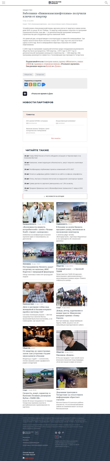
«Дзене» (57, 66)
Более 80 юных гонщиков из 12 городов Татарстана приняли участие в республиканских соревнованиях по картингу (37, 400)
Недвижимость (61, 224)
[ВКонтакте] (26, 84)
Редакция (26, 437)
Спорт (25, 390)
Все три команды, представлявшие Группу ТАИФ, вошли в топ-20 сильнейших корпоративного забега (69, 317)
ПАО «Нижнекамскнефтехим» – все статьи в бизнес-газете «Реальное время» (52, 24)
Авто (58, 389)
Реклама (26, 440)
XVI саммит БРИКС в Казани (37, 122)
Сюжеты (30, 114)
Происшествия (28, 304)
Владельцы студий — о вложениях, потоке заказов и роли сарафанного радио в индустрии (36, 357)
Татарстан (40, 74)
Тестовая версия (29, 454)
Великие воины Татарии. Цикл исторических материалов (37, 131)
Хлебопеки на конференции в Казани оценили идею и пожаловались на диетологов (38, 233)
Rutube (49, 66)
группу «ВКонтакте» (68, 61)
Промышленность (29, 224)
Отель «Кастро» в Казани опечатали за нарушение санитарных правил (53, 179)
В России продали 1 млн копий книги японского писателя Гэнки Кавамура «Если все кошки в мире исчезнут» (70, 358)
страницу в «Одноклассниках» (46, 64)
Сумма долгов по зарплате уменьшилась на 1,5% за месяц (48, 183)
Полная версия (28, 452)
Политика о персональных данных (35, 445)
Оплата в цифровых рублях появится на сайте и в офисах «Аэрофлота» (53, 174)
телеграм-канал (51, 61)
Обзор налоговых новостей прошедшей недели (38, 272)
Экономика (27, 264)
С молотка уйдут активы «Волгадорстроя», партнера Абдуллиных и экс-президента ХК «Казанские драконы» (71, 234)
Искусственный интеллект (65, 122)
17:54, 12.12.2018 (28, 21)
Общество (27, 10)
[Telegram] (39, 84)
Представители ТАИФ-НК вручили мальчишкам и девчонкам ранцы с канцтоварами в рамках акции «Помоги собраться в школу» (71, 274)
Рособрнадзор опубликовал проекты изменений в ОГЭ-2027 (49, 169)
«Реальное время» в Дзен (42, 93)
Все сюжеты (55, 138)
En (60, 437)
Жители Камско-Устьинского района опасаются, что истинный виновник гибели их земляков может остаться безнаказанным (69, 400)
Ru (57, 437)
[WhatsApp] (34, 84)
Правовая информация (31, 443)
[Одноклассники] (30, 84)
